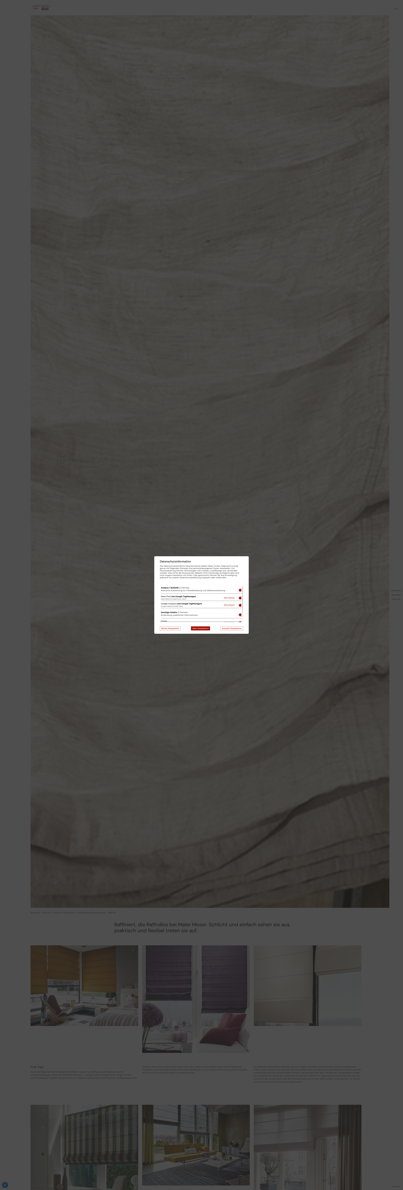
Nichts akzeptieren (170, 628)
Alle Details (229, 597)
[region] (201, 604)
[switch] (240, 589)
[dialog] (201, 595)
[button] (240, 590)
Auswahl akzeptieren (232, 628)
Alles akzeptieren (200, 628)
